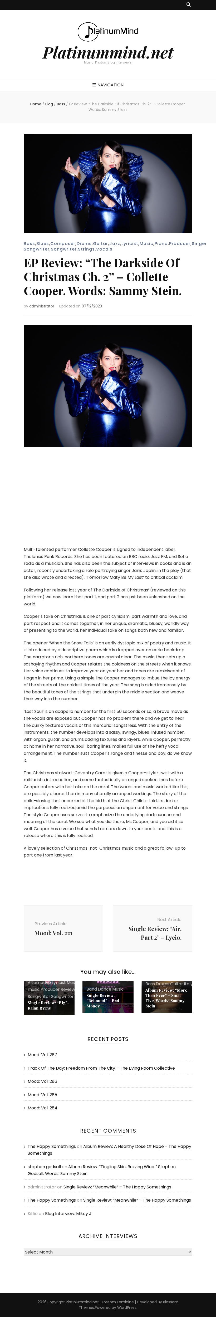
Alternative (39, 983)
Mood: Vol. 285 (42, 1095)
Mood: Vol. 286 (42, 1081)
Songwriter (64, 249)
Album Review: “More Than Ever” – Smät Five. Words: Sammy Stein (166, 997)
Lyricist (129, 244)
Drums (84, 244)
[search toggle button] (188, 4)
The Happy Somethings (52, 1146)
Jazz (114, 244)
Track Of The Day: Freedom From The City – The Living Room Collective (101, 1068)
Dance (104, 989)
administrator (41, 306)
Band (91, 989)
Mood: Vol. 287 (42, 1055)
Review (68, 989)
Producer (179, 244)
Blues (42, 244)
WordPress (126, 1307)
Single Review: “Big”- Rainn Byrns (48, 1005)
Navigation (110, 85)
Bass (29, 244)
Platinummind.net (108, 51)
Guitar (100, 244)
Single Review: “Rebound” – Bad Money (102, 1000)
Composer (62, 244)
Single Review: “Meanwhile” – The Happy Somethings (117, 1187)
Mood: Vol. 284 (42, 1108)
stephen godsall (44, 1167)
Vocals (104, 249)
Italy (188, 984)
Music (146, 244)
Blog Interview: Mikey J (68, 1214)
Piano (161, 244)
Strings (86, 249)
